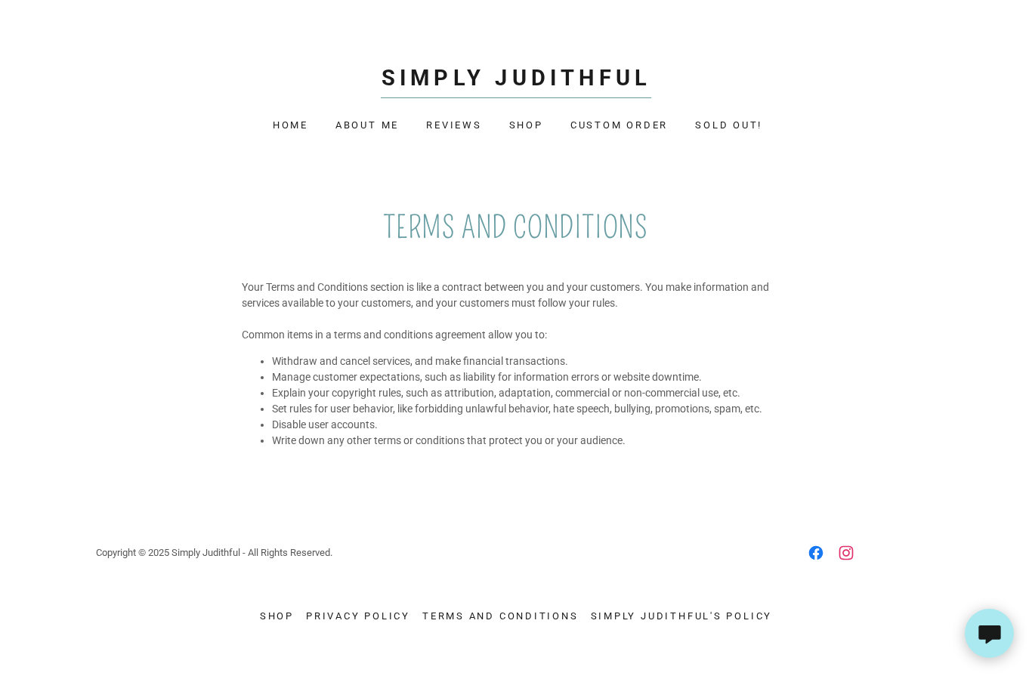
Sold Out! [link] (728, 125)
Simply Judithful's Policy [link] (682, 616)
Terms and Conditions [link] (500, 616)
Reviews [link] (453, 125)
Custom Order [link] (619, 125)
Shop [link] (526, 125)
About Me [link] (367, 125)
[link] (516, 82)
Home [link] (290, 125)
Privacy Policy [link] (358, 616)
